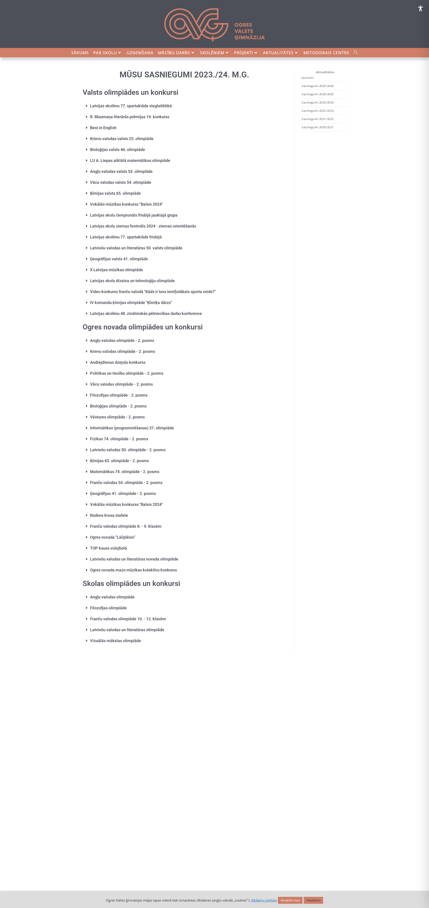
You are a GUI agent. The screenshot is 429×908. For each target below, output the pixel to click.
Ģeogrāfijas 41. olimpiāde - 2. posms (123, 493)
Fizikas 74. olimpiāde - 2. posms (119, 438)
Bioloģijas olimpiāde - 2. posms (118, 406)
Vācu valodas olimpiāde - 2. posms (121, 384)
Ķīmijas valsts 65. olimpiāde (115, 193)
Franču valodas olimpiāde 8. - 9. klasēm (126, 526)
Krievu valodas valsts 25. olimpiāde (122, 138)
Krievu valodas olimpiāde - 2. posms (122, 351)
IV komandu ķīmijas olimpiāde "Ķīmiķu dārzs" (131, 302)
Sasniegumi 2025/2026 (318, 86)
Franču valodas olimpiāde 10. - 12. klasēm (128, 618)
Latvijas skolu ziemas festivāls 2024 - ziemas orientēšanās (143, 226)
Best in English (103, 127)
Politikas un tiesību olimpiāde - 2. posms (126, 373)
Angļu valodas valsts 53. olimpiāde (121, 171)
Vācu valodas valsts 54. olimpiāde (120, 182)
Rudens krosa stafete (109, 515)
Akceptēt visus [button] (290, 900)
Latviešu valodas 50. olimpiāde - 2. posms (128, 449)
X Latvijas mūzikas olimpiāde (116, 269)
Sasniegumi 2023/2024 (318, 102)
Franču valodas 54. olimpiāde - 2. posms (126, 482)
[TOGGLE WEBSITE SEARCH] (355, 52)
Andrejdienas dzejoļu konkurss (117, 362)
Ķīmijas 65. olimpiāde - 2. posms (119, 460)
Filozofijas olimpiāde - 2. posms (118, 395)
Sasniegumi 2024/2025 (318, 94)
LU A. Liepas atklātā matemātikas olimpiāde (130, 160)
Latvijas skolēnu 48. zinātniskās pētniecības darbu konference (146, 313)
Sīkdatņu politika (264, 900)
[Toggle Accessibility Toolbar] (420, 8)
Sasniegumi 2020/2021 (318, 127)
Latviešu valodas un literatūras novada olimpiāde (134, 559)
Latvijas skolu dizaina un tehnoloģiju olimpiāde (132, 280)
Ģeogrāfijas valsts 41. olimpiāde (119, 258)
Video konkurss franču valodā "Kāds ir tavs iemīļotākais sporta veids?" (153, 291)
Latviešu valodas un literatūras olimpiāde (127, 629)
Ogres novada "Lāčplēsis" (112, 537)
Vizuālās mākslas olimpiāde (115, 640)
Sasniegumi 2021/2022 (318, 119)
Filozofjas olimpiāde (108, 608)
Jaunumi (307, 78)
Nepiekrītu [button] (313, 900)
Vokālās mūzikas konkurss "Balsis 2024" (126, 204)
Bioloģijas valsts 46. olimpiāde (117, 149)
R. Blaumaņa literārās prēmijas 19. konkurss (129, 116)
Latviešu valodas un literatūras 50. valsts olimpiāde (136, 248)
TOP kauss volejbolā (108, 548)
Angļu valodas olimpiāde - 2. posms (122, 340)
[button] (184, 105)
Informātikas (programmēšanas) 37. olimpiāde (132, 428)
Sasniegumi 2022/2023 (318, 111)
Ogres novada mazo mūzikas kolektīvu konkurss (133, 570)
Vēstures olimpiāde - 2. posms (117, 417)
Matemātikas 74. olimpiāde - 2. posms (124, 471)
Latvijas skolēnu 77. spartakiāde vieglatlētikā (131, 105)
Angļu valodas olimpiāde (112, 597)
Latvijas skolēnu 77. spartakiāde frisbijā (126, 237)
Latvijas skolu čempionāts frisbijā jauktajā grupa (133, 215)
